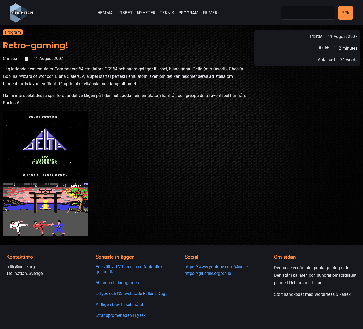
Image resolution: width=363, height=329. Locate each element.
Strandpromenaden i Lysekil (122, 315)
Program (13, 32)
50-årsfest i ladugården (117, 282)
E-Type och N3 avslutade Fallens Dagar (132, 293)
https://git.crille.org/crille (208, 273)
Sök (345, 12)
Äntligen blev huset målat (119, 304)
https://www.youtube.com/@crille (216, 266)
